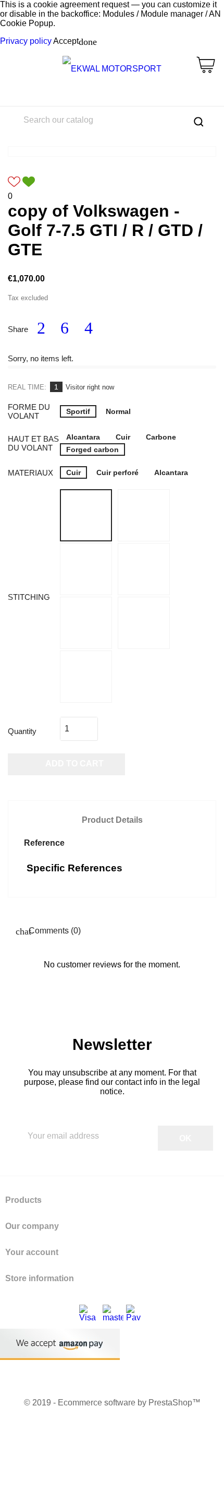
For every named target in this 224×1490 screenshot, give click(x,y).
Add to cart (67, 764)
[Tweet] (65, 328)
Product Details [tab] (112, 819)
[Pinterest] (88, 328)
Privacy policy (26, 41)
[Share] (41, 328)
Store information (39, 1278)
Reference (44, 842)
